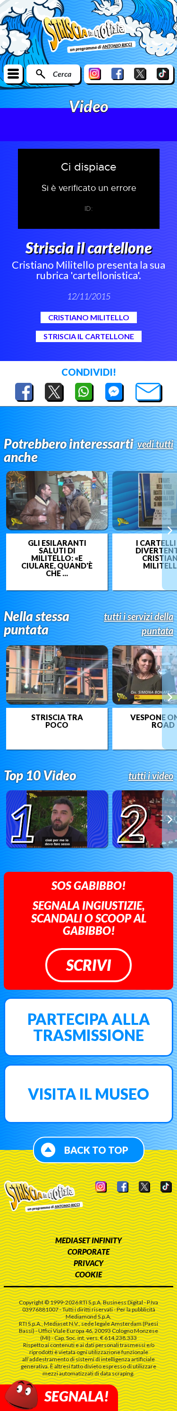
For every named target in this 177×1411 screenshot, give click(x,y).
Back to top (96, 1150)
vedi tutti (155, 444)
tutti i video (150, 775)
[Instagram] (95, 73)
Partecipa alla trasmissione (88, 1027)
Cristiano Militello (88, 317)
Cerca (62, 73)
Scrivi (88, 965)
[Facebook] (117, 73)
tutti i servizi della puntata (138, 623)
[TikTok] (163, 73)
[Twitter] (140, 73)
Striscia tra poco (57, 721)
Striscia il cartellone (88, 336)
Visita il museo (88, 1094)
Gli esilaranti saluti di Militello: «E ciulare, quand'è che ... (57, 558)
